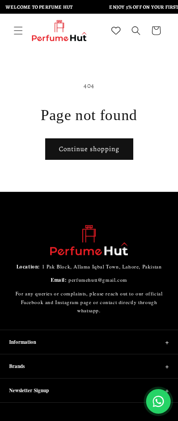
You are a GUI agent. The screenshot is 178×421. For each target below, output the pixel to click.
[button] (18, 31)
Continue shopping (89, 148)
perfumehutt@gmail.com (97, 279)
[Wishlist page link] (115, 30)
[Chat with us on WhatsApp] (158, 401)
